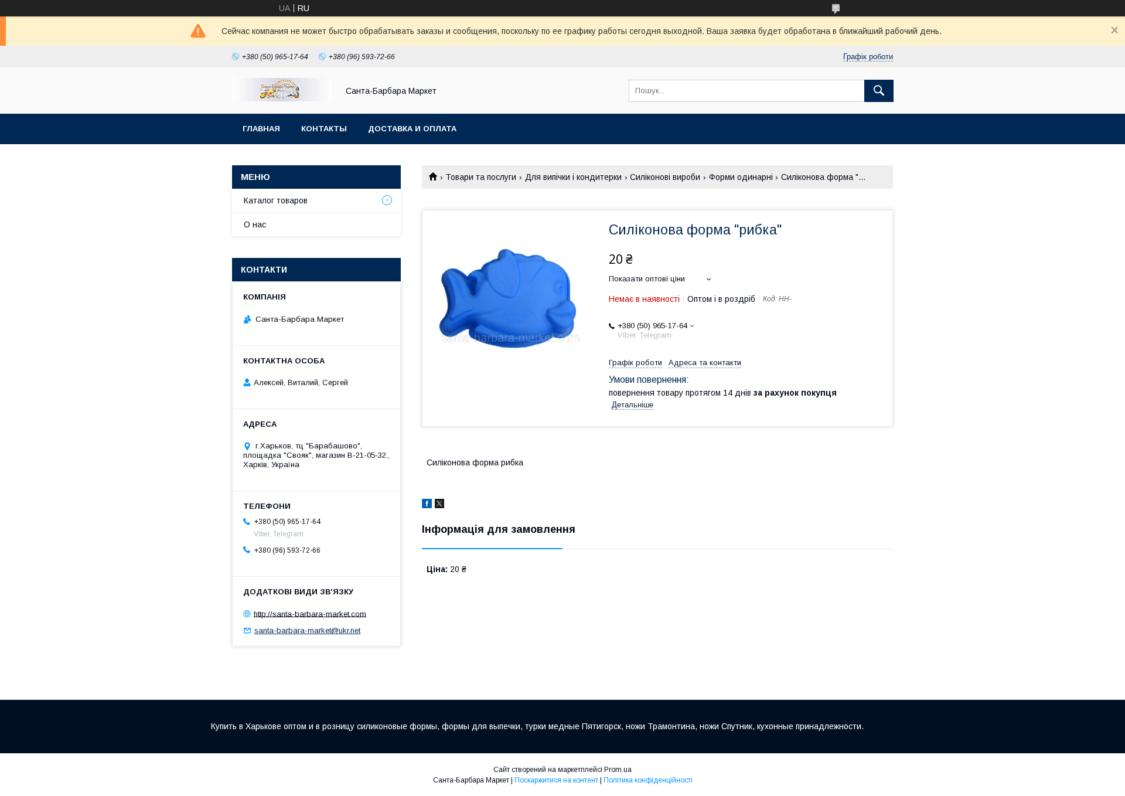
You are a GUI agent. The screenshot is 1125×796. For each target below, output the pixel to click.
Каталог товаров (276, 200)
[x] (439, 505)
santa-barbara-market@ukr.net (307, 630)
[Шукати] (879, 91)
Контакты (324, 128)
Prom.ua (618, 770)
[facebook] (427, 505)
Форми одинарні (741, 177)
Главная (261, 128)
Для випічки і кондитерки (573, 177)
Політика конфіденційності (648, 780)
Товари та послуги (480, 177)
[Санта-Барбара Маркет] (282, 98)
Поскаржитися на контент (556, 780)
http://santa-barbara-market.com (310, 613)
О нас (255, 224)
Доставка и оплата (412, 128)
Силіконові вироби (665, 177)
